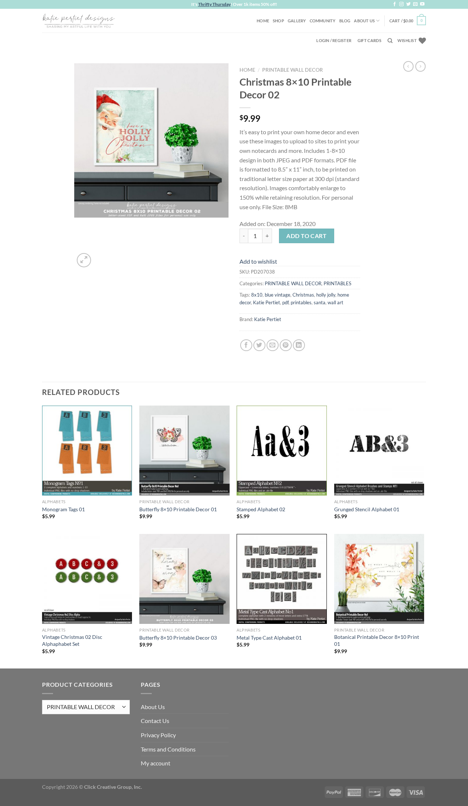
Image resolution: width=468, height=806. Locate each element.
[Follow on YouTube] (422, 4)
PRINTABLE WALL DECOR (292, 70)
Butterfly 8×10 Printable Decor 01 (178, 509)
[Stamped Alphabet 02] (282, 451)
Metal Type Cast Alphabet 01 (269, 637)
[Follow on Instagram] (401, 4)
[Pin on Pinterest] (286, 345)
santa (319, 302)
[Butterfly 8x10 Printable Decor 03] (184, 579)
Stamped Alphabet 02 (261, 509)
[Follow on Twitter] (408, 4)
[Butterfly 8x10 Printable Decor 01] (184, 451)
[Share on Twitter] (259, 345)
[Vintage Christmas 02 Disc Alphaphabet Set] (87, 579)
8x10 (257, 295)
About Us (364, 20)
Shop (278, 20)
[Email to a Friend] (273, 345)
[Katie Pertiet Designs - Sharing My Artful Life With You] (78, 20)
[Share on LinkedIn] (299, 345)
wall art (335, 302)
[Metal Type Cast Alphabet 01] (282, 579)
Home (263, 20)
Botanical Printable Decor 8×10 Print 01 (376, 640)
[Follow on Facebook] (394, 4)
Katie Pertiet (266, 302)
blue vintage (277, 295)
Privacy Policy (158, 734)
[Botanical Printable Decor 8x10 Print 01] (379, 579)
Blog (345, 20)
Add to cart (306, 235)
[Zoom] (84, 260)
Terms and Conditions (168, 749)
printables (301, 302)
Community (323, 20)
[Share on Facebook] (246, 345)
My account (155, 763)
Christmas (303, 295)
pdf (285, 302)
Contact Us (155, 720)
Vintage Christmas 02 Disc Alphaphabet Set (72, 640)
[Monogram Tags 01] (87, 451)
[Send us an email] (415, 4)
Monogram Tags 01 (63, 509)
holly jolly (325, 295)
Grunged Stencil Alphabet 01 (366, 509)
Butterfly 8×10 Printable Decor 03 (178, 637)
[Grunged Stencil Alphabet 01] (379, 451)
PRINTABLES (337, 283)
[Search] (390, 40)
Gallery (297, 20)
